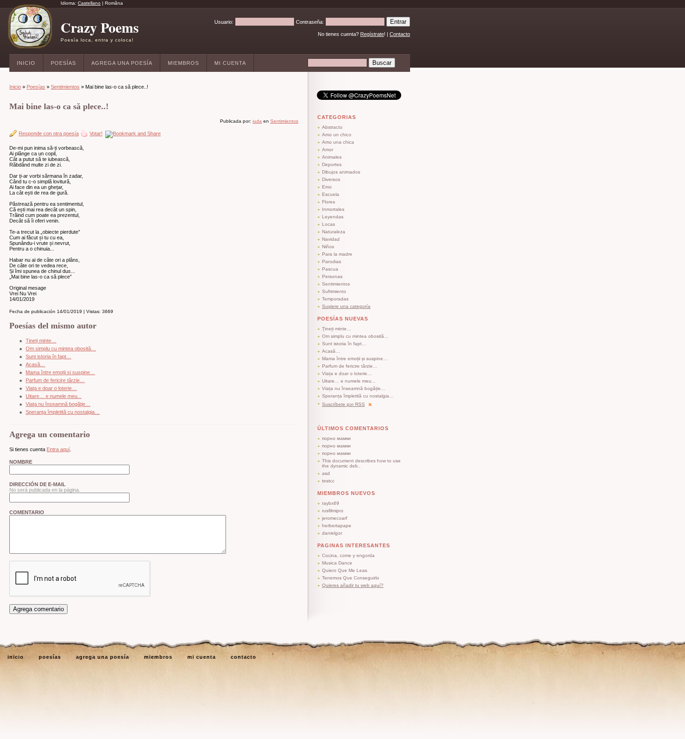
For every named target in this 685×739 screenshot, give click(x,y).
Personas (332, 276)
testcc (328, 480)
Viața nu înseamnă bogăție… (58, 404)
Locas (328, 224)
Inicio (26, 63)
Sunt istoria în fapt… (48, 356)
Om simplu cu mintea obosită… (61, 348)
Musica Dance (337, 562)
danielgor (332, 533)
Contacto (400, 34)
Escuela (330, 194)
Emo (327, 186)
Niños (328, 246)
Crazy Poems (100, 27)
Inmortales (333, 209)
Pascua (330, 269)
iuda (257, 121)
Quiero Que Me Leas (344, 570)
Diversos (331, 179)
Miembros (183, 63)
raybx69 (330, 503)
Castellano (89, 3)
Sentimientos (65, 87)
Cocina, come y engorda (348, 555)
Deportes (332, 164)
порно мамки (336, 438)
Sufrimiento (334, 291)
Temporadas (335, 298)
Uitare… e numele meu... (54, 396)
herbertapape (336, 525)
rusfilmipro (332, 510)
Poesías (63, 63)
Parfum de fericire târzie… (55, 380)
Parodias (331, 261)
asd (326, 473)
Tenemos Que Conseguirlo (350, 577)
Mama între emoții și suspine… (60, 372)
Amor (327, 149)
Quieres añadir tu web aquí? (353, 585)
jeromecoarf (334, 518)
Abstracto (332, 127)
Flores (328, 201)
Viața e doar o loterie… (51, 388)
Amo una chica (338, 142)
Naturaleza (333, 231)
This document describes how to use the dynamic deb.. (361, 463)
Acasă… (35, 364)
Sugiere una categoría (346, 306)
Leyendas (332, 216)
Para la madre (337, 254)
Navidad (331, 239)
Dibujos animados (341, 171)
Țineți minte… (41, 340)
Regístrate (372, 34)
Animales (332, 157)
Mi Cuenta (230, 63)
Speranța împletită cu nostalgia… (63, 412)
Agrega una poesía (121, 63)
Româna (114, 3)
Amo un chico (336, 134)
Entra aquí (58, 449)
